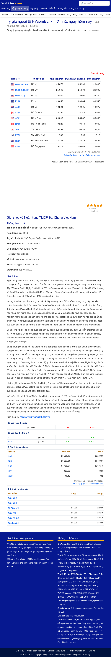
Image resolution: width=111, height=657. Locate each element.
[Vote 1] (88, 205)
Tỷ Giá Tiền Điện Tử (78, 634)
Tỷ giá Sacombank (85, 559)
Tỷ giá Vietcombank (72, 555)
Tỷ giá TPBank (82, 562)
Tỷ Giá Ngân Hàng (91, 630)
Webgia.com (48, 654)
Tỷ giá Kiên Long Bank (67, 570)
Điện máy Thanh (68, 630)
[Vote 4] (98, 205)
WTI (9, 437)
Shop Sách (88, 627)
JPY (10, 471)
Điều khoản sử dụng (56, 650)
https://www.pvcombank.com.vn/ (35, 416)
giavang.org (77, 638)
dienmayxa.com (64, 638)
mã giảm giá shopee (73, 627)
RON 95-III (12, 503)
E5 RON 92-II (13, 508)
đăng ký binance (69, 642)
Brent (10, 441)
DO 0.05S (12, 513)
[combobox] (94, 3)
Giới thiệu (20, 650)
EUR (10, 461)
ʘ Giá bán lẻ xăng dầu (18, 489)
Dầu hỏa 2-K (13, 523)
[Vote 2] (91, 205)
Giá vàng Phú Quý (70, 547)
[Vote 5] (101, 205)
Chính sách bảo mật (36, 650)
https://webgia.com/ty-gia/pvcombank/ (82, 155)
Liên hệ (92, 650)
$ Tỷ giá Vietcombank (18, 447)
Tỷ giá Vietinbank (89, 555)
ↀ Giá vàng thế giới (17, 422)
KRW (10, 476)
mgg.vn (93, 619)
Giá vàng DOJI (86, 543)
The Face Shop (79, 623)
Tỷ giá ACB (85, 566)
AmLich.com (79, 615)
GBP (10, 466)
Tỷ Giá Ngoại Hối (95, 634)
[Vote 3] (94, 205)
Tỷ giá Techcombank (66, 562)
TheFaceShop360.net (67, 619)
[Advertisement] (55, 52)
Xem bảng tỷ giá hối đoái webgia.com (87, 483)
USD (10, 456)
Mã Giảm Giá (83, 619)
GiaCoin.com (88, 638)
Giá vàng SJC (73, 543)
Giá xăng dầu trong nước (81, 608)
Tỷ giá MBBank (73, 566)
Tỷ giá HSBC (97, 566)
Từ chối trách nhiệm (77, 650)
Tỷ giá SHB (98, 559)
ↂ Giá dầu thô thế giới (18, 432)
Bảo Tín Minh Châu (87, 547)
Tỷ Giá (79, 630)
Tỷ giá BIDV (71, 559)
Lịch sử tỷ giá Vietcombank (80, 600)
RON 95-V (12, 498)
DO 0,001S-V (13, 518)
